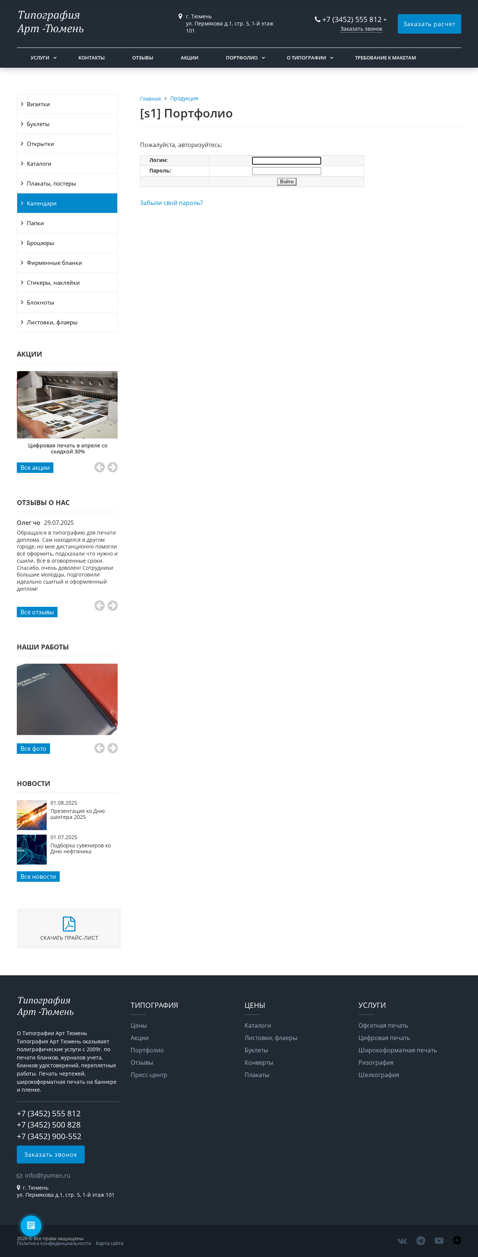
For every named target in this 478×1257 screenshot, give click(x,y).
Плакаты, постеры (51, 183)
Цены (139, 1025)
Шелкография (378, 1075)
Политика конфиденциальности (54, 1243)
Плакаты (257, 1075)
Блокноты (40, 302)
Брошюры (40, 243)
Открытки (40, 143)
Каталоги (39, 163)
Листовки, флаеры (52, 322)
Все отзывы (37, 612)
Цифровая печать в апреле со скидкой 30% (67, 448)
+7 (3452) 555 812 (352, 19)
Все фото (33, 748)
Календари (42, 203)
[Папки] (67, 699)
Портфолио (242, 57)
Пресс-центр (149, 1075)
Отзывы (142, 57)
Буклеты (38, 124)
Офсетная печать (383, 1025)
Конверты (259, 1062)
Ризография (376, 1062)
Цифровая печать (384, 1038)
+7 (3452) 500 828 (49, 1124)
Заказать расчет (429, 24)
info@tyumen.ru (48, 1175)
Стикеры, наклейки (53, 282)
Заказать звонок (361, 28)
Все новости (38, 876)
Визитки (38, 104)
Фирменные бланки (54, 262)
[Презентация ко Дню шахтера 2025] (32, 828)
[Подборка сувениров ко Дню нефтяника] (32, 862)
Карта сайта (109, 1243)
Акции (189, 57)
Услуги (40, 57)
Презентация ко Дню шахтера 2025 (77, 813)
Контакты (91, 57)
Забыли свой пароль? (171, 203)
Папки (35, 223)
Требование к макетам (385, 57)
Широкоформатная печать (397, 1050)
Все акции (35, 468)
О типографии (306, 57)
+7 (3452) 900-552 (49, 1136)
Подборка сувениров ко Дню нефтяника (80, 848)
